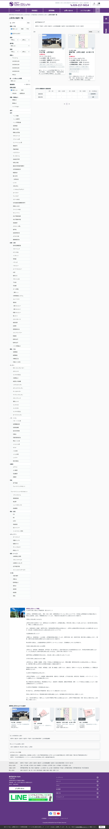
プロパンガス (16, 279)
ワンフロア (16, 196)
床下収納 (15, 483)
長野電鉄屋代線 (77, 768)
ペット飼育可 (16, 119)
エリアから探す (86, 10)
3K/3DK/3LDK (15, 68)
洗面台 (14, 434)
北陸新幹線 (56, 768)
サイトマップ (65, 818)
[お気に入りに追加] (63, 48)
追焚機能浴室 (16, 424)
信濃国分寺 (49, 60)
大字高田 (50, 765)
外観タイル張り (17, 362)
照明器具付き (16, 329)
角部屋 (14, 589)
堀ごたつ (15, 315)
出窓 (14, 272)
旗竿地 (14, 229)
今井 (34, 770)
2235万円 (93, 94)
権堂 (51, 770)
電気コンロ (16, 401)
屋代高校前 (39, 770)
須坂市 (82, 26)
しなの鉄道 (43, 58)
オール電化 (16, 289)
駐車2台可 (15, 339)
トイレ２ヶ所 (16, 444)
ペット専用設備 (17, 122)
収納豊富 (15, 508)
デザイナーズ (16, 135)
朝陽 (44, 770)
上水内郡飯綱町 (57, 26)
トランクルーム (17, 495)
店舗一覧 (58, 793)
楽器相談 (15, 125)
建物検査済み (16, 239)
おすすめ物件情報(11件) (59, 755)
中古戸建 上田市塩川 (46, 52)
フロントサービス (17, 559)
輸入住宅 (15, 176)
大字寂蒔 (44, 765)
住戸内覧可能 (16, 566)
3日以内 (14, 93)
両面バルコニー (17, 312)
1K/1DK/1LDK (15, 61)
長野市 (37, 26)
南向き (14, 585)
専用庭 (14, 259)
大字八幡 (25, 765)
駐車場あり (16, 582)
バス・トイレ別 (17, 420)
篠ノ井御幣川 (37, 765)
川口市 (77, 26)
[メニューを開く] (97, 10)
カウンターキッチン (18, 388)
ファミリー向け (17, 209)
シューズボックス (17, 505)
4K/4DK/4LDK (15, 71)
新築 (22, 28)
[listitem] (20, 719)
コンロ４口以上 (17, 411)
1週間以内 (22, 93)
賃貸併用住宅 (16, 233)
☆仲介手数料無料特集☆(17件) (44, 755)
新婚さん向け (16, 206)
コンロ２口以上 (17, 374)
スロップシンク (17, 398)
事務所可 (15, 145)
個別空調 (15, 322)
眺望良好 (15, 172)
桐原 (48, 770)
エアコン (15, 467)
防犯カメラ (16, 550)
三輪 (21, 765)
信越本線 (37, 768)
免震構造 (15, 352)
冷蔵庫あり (16, 378)
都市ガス (15, 275)
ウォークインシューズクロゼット (19, 491)
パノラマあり (15, 106)
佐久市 (71, 763)
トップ (17, 10)
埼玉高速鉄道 (85, 768)
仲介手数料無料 (17, 216)
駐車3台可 (15, 342)
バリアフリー (16, 152)
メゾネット (16, 255)
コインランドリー (17, 332)
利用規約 (44, 818)
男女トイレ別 (16, 441)
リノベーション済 (17, 142)
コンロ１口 (16, 404)
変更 (28, 22)
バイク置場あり (17, 346)
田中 (48, 62)
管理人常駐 (16, 162)
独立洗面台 (16, 461)
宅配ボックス (16, 540)
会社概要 (58, 789)
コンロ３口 (16, 408)
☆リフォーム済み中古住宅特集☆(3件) (34, 757)
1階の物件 (15, 575)
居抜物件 (15, 222)
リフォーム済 (16, 139)
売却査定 (34, 10)
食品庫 (14, 501)
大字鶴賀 (58, 765)
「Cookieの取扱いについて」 (81, 827)
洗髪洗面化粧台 (17, 437)
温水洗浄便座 (16, 430)
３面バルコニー (17, 309)
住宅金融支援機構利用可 (19, 202)
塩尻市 (63, 26)
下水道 (14, 282)
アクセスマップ (60, 797)
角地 (14, 595)
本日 (22, 90)
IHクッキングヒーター (18, 368)
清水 (54, 765)
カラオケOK (16, 236)
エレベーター (16, 299)
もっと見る (57, 73)
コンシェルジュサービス (19, 569)
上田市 (45, 26)
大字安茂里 (65, 765)
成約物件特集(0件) (50, 757)
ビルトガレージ (17, 319)
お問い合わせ (68, 10)
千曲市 (41, 26)
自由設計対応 (16, 159)
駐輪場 (14, 336)
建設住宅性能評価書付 (18, 166)
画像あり (14, 99)
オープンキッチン (17, 414)
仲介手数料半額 (17, 219)
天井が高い (16, 186)
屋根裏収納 (16, 498)
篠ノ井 (30, 770)
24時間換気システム (18, 295)
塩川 (44, 50)
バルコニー (16, 265)
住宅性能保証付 (17, 169)
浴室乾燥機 (16, 427)
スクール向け (16, 199)
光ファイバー (16, 527)
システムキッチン (17, 384)
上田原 (80, 62)
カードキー (16, 192)
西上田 (78, 60)
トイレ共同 (16, 454)
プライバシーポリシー (54, 818)
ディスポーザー (17, 391)
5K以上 (14, 74)
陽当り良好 (16, 129)
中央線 (62, 768)
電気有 (14, 302)
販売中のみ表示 (16, 33)
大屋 (48, 58)
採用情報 (51, 10)
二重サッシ (16, 292)
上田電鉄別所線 (74, 62)
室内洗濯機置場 (17, 245)
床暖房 (14, 477)
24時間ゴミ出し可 (17, 563)
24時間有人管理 (17, 556)
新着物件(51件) (14, 755)
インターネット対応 (18, 531)
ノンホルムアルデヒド (18, 189)
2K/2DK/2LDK (15, 64)
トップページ (59, 777)
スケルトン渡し (17, 226)
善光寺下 (25, 770)
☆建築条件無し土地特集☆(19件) (27, 755)
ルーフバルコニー (17, 269)
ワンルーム (15, 57)
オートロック (16, 537)
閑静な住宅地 (16, 132)
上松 (70, 765)
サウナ (14, 447)
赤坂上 (80, 64)
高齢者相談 (16, 149)
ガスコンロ (16, 371)
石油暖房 (15, 473)
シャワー (15, 457)
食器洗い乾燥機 (17, 381)
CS (14, 514)
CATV (14, 521)
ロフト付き (16, 252)
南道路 (14, 592)
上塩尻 (74, 50)
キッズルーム (16, 156)
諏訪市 (50, 26)
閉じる (102, 827)
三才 (57, 770)
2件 (93, 97)
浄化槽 (14, 285)
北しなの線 (50, 768)
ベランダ (15, 262)
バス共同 (15, 451)
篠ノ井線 (31, 768)
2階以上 (15, 579)
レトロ (14, 182)
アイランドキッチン (18, 394)
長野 (54, 770)
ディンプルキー (17, 547)
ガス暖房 (15, 470)
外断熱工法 (16, 358)
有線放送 (15, 524)
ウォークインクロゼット (19, 486)
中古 (28, 28)
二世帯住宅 (16, 179)
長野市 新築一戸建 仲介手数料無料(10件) (76, 755)
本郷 (21, 770)
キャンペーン (16, 212)
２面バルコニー (17, 305)
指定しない (15, 28)
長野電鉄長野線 (24, 768)
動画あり (14, 103)
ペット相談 (16, 115)
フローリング (16, 249)
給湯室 (14, 326)
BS (13, 517)
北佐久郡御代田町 (70, 26)
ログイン (94, 4)
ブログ (57, 785)
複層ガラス (16, 543)
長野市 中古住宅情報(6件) (17, 757)
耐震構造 (15, 355)
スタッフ (58, 781)
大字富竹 (31, 765)
